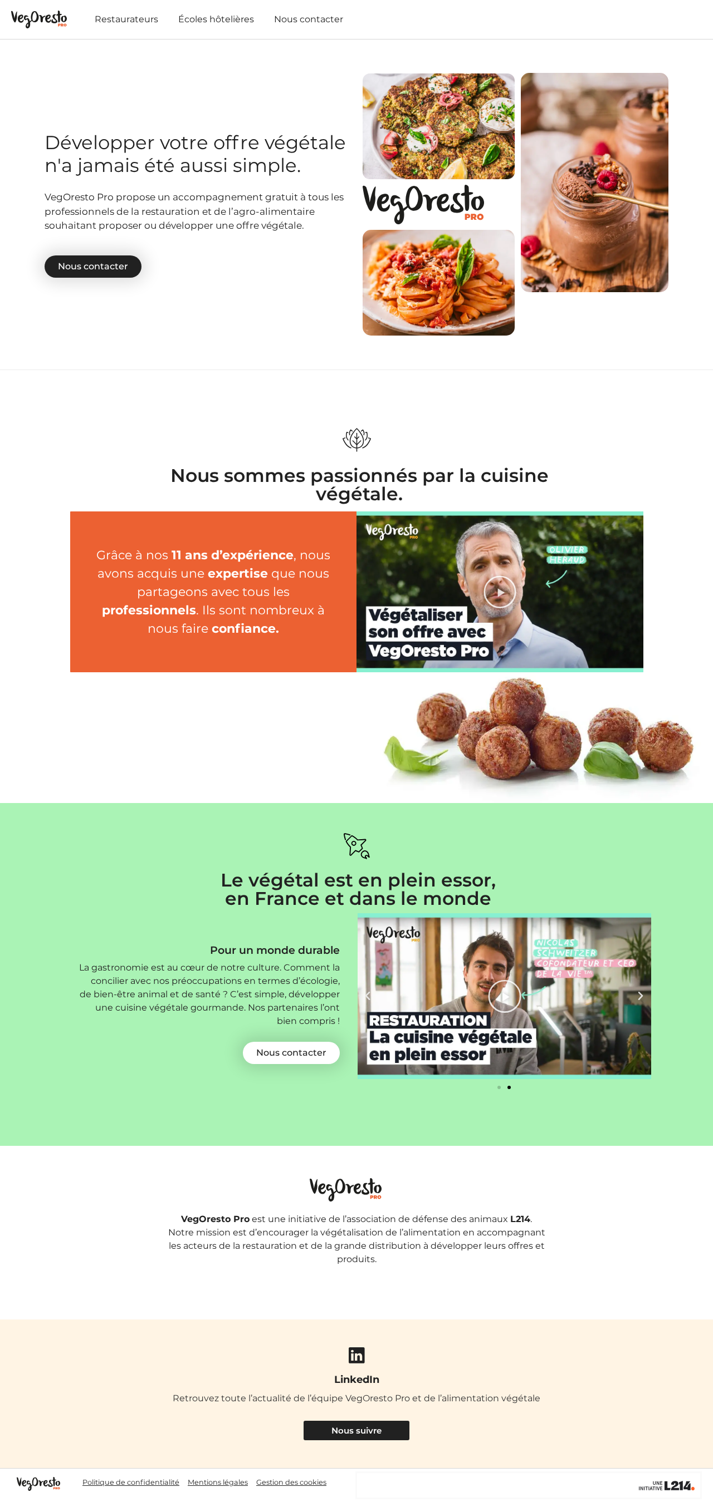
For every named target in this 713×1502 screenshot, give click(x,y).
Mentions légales (218, 1482)
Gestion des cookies (291, 1482)
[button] (500, 592)
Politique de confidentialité (130, 1482)
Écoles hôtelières (216, 19)
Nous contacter (308, 19)
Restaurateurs (126, 19)
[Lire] (504, 996)
